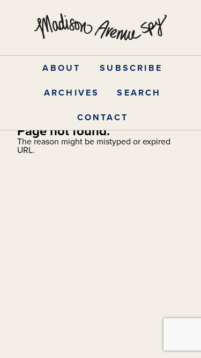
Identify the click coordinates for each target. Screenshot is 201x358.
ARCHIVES (72, 92)
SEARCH (139, 92)
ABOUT (61, 68)
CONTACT (102, 117)
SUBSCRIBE (131, 68)
